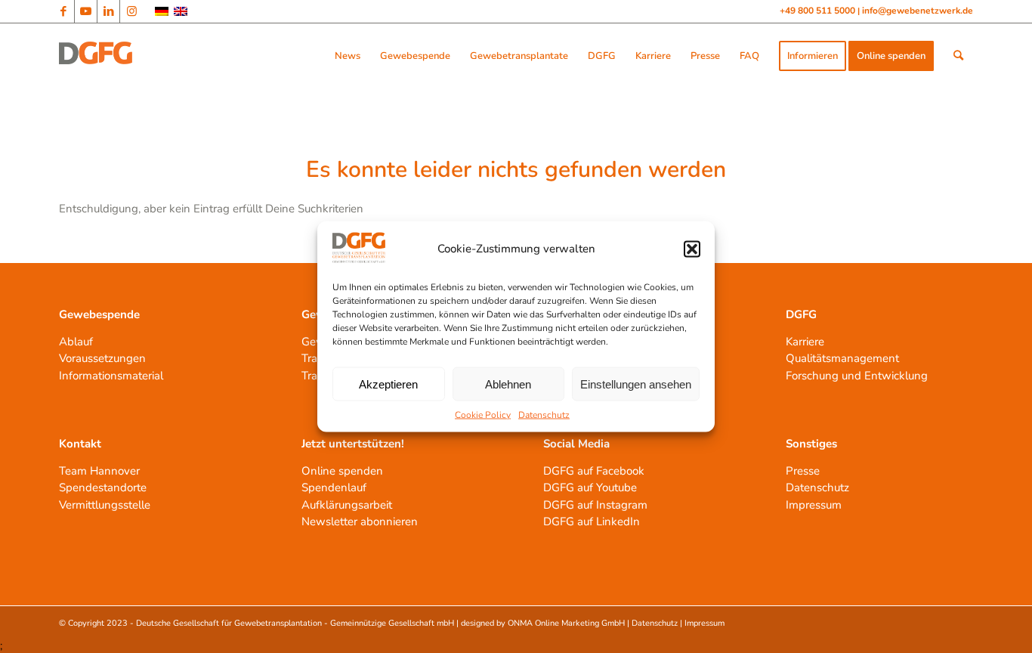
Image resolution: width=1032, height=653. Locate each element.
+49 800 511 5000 (818, 11)
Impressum (814, 504)
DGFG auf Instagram (595, 504)
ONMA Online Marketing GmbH (566, 623)
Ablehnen (508, 383)
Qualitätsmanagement (842, 358)
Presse (803, 470)
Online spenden (342, 470)
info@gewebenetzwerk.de (917, 11)
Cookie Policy (483, 415)
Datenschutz (544, 415)
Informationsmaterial (111, 375)
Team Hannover (99, 470)
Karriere (805, 341)
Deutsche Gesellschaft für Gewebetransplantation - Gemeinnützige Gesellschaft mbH (295, 623)
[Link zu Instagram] (131, 11)
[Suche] (958, 56)
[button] (692, 248)
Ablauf (76, 341)
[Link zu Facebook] (63, 11)
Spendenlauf (333, 487)
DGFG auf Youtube (590, 487)
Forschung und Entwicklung (857, 375)
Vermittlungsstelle (104, 504)
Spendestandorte (103, 487)
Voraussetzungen (102, 358)
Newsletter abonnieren (359, 521)
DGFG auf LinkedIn (591, 521)
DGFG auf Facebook (593, 470)
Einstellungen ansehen (635, 383)
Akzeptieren (388, 383)
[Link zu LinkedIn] (108, 11)
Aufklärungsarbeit (346, 504)
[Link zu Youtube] (86, 11)
